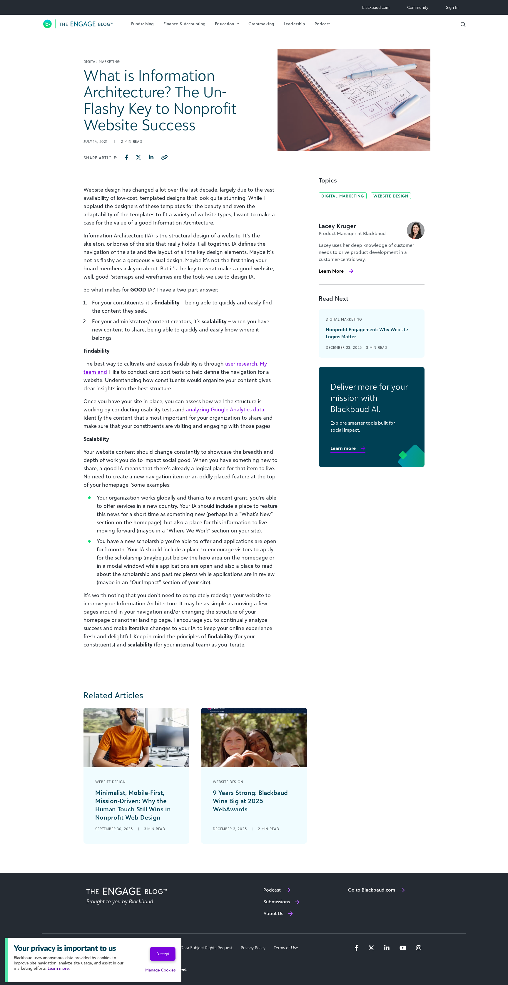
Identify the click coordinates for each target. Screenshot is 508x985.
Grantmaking (261, 23)
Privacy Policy (253, 947)
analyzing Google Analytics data (225, 409)
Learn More (331, 271)
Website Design (390, 195)
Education (224, 23)
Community (417, 7)
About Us (273, 913)
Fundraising (142, 23)
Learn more (343, 448)
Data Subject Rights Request (207, 947)
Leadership (294, 23)
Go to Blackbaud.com (371, 890)
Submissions (276, 901)
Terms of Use (286, 947)
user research (241, 363)
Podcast (322, 23)
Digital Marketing (342, 195)
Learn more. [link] (59, 968)
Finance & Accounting (184, 23)
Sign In (452, 7)
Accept (162, 953)
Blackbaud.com (376, 7)
